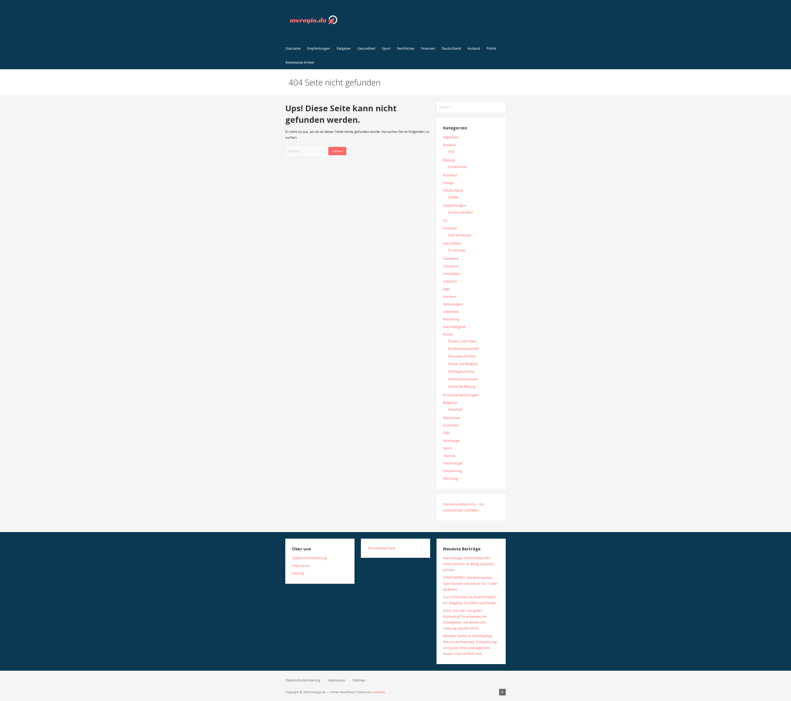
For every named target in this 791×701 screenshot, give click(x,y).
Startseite (293, 48)
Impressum (300, 565)
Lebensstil (451, 311)
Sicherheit (451, 425)
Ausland (474, 48)
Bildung (449, 160)
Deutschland (451, 48)
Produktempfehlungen (461, 395)
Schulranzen (457, 166)
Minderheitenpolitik (463, 348)
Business (450, 175)
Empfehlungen (318, 48)
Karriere (449, 296)
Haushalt (455, 409)
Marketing (451, 319)
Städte (453, 197)
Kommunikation (460, 212)
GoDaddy (378, 692)
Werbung (450, 478)
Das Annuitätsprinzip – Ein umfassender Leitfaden (502, 692)
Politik (491, 48)
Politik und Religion (463, 364)
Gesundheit (366, 48)
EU (445, 220)
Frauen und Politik (462, 341)
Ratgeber (344, 48)
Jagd (446, 289)
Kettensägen (453, 304)
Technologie (452, 463)
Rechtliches (405, 48)
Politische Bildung (462, 386)
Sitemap (298, 573)
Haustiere (450, 266)
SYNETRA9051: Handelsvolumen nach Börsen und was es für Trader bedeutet (470, 583)
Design (448, 183)
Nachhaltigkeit (454, 327)
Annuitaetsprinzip (381, 548)
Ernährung (456, 250)
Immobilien (451, 273)
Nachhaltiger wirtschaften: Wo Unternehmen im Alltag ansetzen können (468, 564)
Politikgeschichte (461, 371)
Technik (449, 456)
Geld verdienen (459, 235)
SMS (446, 433)
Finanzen (428, 48)
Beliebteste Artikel (300, 62)
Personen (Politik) (462, 356)
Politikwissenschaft (463, 379)
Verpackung (452, 471)
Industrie (450, 281)
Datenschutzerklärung (309, 558)
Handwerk (451, 258)
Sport (386, 48)
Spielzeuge (451, 440)
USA (451, 151)
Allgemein (450, 137)
